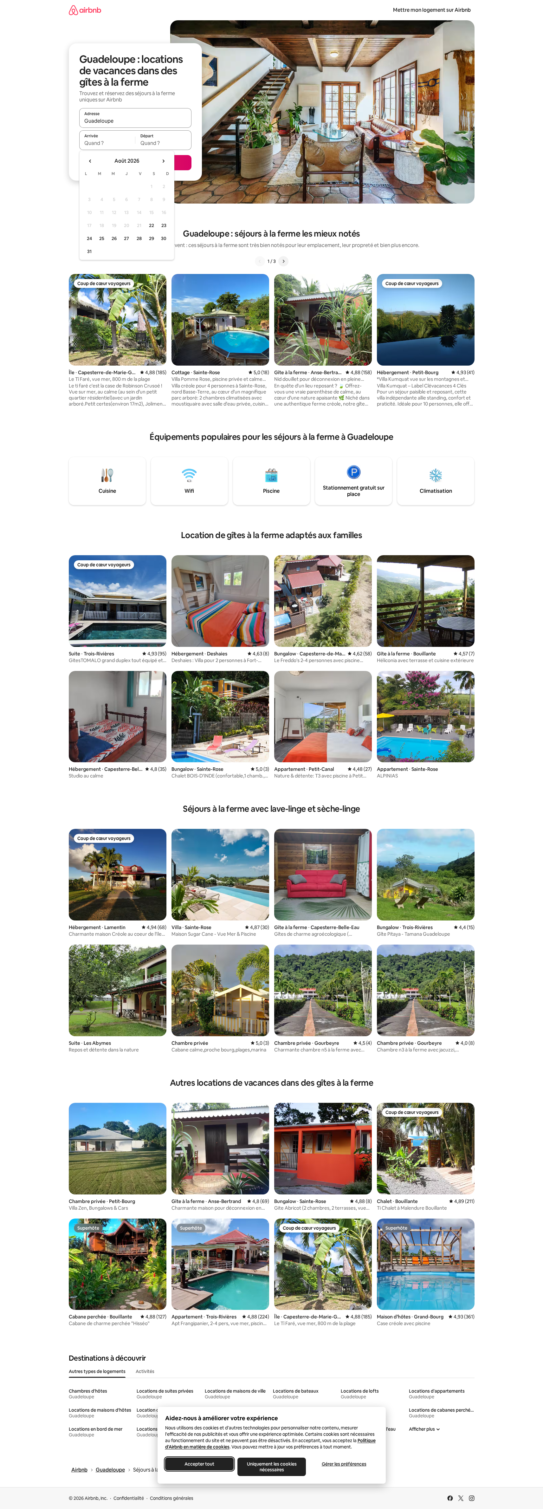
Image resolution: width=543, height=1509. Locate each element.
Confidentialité (128, 1498)
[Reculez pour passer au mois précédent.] (90, 161)
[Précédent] (260, 261)
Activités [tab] (145, 1371)
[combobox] (135, 121)
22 (151, 225)
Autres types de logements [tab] (97, 1371)
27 (126, 238)
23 (163, 225)
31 (89, 251)
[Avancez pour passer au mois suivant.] (163, 161)
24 (89, 238)
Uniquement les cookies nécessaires (271, 1467)
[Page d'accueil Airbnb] (85, 10)
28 (139, 238)
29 (151, 238)
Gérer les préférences (343, 1464)
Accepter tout (199, 1464)
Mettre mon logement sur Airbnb (432, 10)
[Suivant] (283, 261)
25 (101, 238)
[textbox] (107, 143)
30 (163, 238)
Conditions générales (171, 1498)
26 (114, 238)
